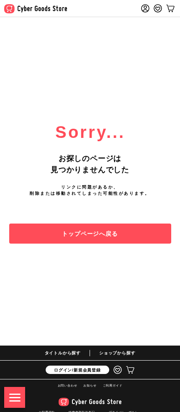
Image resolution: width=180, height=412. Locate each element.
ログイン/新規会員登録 (77, 370)
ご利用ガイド (113, 385)
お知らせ (89, 385)
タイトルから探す (63, 353)
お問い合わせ (67, 385)
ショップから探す (117, 353)
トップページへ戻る (90, 233)
